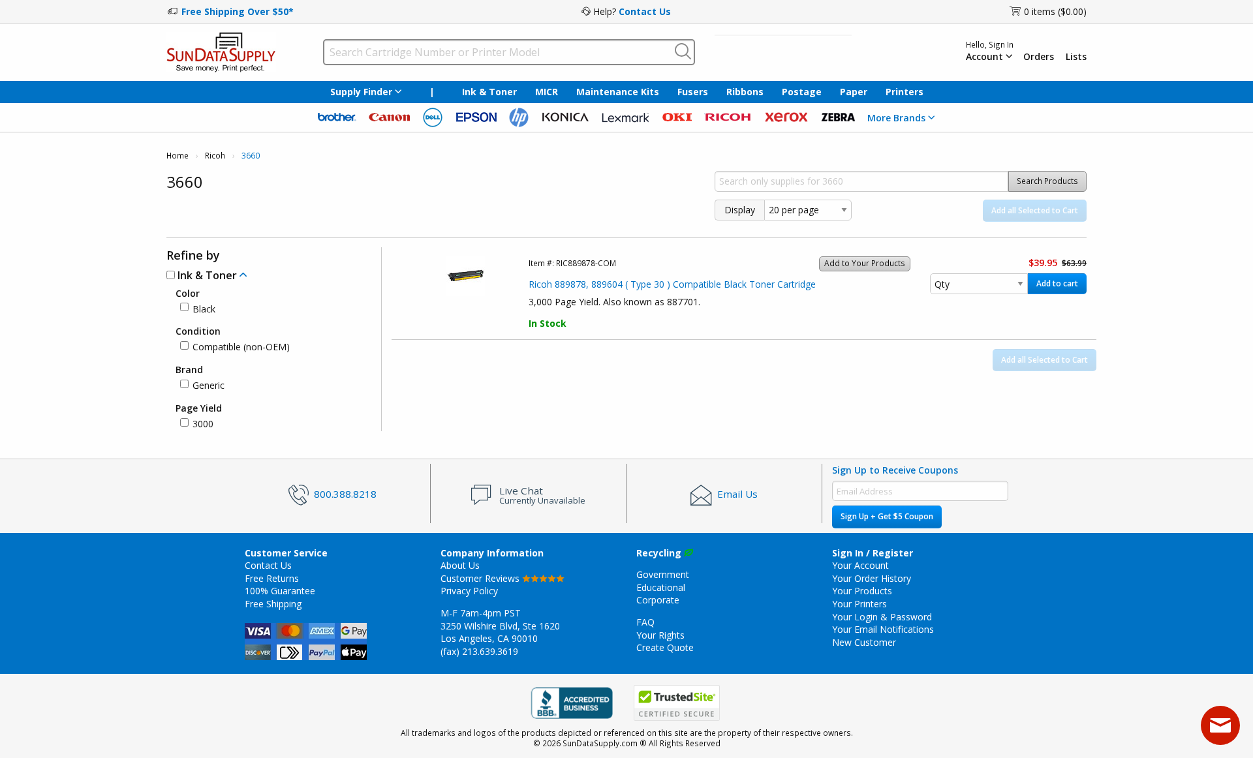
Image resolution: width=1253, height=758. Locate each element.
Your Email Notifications (883, 629)
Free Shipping (273, 604)
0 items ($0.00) (1055, 11)
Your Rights (660, 635)
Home (177, 155)
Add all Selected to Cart (1034, 210)
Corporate (657, 600)
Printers (904, 91)
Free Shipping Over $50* (237, 11)
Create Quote (665, 647)
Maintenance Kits (617, 91)
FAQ (645, 622)
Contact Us (645, 11)
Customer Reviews (481, 578)
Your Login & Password (882, 617)
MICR (546, 91)
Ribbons (745, 91)
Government (662, 574)
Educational (660, 587)
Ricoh (215, 155)
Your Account (860, 565)
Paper (853, 91)
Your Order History (871, 578)
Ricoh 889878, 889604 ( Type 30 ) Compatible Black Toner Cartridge (672, 284)
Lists (1076, 56)
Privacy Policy (469, 590)
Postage (802, 91)
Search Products (1047, 181)
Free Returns (272, 578)
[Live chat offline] (1220, 725)
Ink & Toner (489, 91)
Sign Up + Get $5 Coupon (887, 516)
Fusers (692, 91)
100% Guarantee (280, 590)
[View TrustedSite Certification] (677, 702)
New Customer (864, 642)
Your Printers (859, 604)
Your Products (862, 590)
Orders (1038, 56)
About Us (460, 565)
